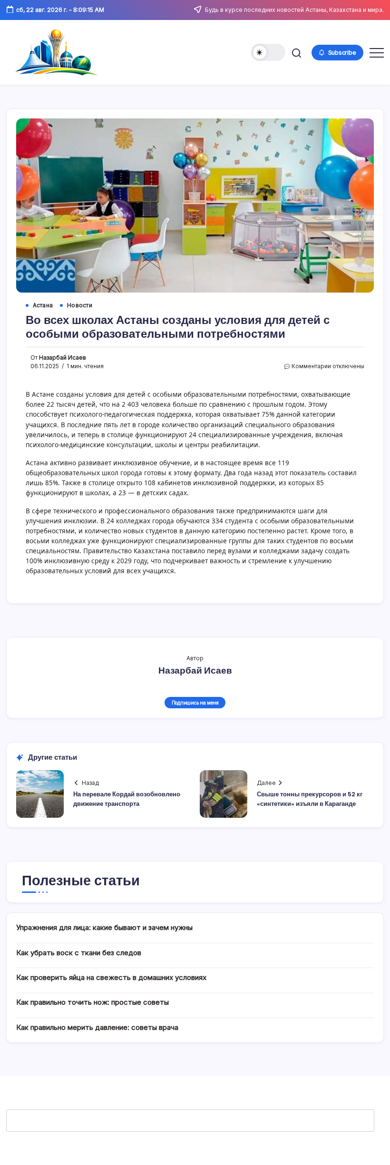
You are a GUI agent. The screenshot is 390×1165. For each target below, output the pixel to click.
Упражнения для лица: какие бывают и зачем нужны (104, 927)
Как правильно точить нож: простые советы (92, 1002)
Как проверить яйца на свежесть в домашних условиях (111, 977)
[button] (268, 52)
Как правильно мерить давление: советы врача (97, 1027)
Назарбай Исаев (62, 357)
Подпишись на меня (195, 702)
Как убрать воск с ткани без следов (78, 952)
